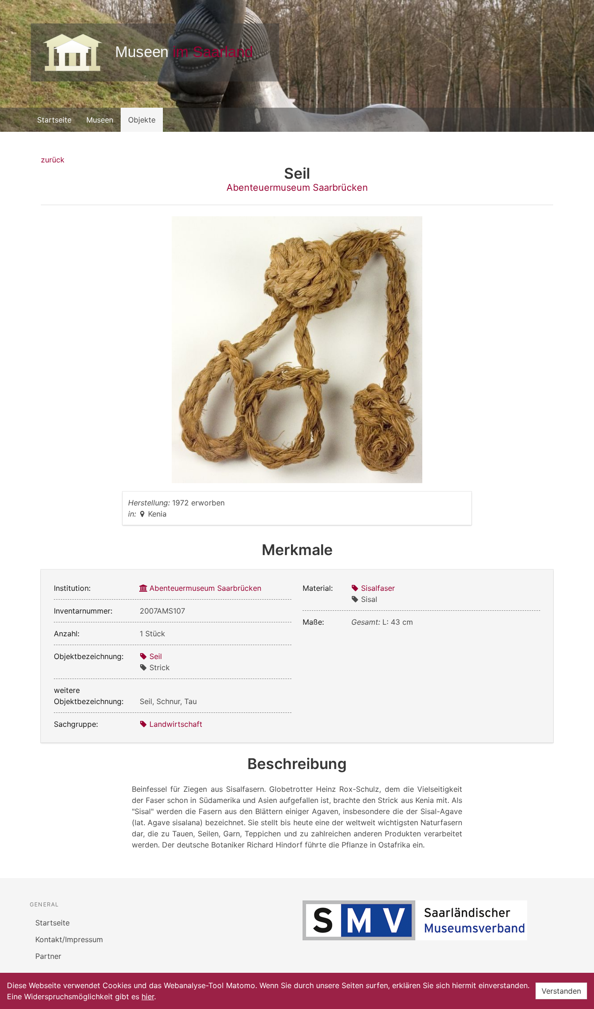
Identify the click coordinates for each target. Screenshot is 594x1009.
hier (148, 996)
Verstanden (561, 991)
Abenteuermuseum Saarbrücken (297, 187)
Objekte (141, 119)
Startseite (54, 119)
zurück (53, 159)
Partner (48, 956)
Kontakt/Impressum (69, 939)
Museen (99, 119)
